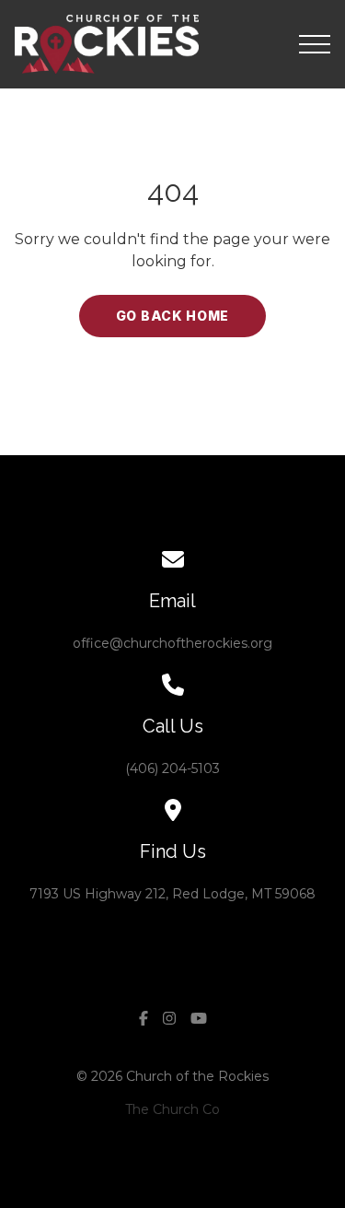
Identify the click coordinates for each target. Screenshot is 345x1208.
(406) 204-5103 (172, 768)
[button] (314, 44)
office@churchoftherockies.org (172, 643)
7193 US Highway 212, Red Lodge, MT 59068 (172, 893)
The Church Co (172, 1109)
